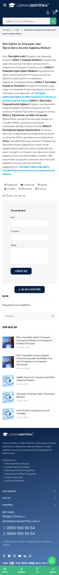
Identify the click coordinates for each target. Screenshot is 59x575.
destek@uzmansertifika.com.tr (21, 521)
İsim (13, 217)
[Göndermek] (52, 316)
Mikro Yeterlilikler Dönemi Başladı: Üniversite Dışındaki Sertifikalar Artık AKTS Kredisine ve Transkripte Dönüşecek (34, 360)
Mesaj (13, 245)
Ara (37, 572)
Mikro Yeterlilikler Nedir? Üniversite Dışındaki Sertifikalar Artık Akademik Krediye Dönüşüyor (34, 340)
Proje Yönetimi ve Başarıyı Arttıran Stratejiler (33, 412)
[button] (5, 5)
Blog (17, 30)
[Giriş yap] (48, 12)
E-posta (15, 231)
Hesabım (21, 572)
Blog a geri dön (30, 289)
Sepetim (53, 572)
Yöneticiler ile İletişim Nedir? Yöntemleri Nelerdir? (35, 395)
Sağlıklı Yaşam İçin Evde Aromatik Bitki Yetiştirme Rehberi (35, 379)
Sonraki (18, 195)
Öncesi (9, 195)
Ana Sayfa (6, 30)
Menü (4, 572)
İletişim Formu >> (13, 516)
